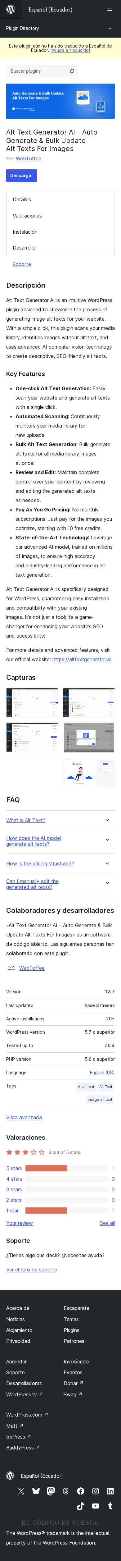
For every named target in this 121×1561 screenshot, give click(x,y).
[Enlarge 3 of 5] (106, 696)
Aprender (16, 1361)
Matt (15, 1426)
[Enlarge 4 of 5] (106, 731)
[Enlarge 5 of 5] (106, 766)
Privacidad (18, 1341)
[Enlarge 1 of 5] (50, 696)
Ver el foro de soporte (31, 1269)
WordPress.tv (24, 1394)
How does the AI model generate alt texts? (33, 841)
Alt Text (105, 1086)
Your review (19, 1223)
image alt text (100, 1099)
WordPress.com (27, 1415)
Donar (74, 1383)
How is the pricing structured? (40, 864)
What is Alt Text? (25, 820)
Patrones (74, 1341)
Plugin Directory (22, 28)
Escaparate (76, 1308)
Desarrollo (24, 248)
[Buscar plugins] (72, 71)
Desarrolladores (24, 1383)
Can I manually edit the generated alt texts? (32, 884)
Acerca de (17, 1308)
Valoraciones (27, 216)
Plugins (71, 1330)
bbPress (18, 1437)
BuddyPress (23, 1447)
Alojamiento (19, 1330)
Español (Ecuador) (42, 1476)
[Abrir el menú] (111, 9)
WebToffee (28, 158)
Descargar (21, 175)
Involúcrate (76, 1361)
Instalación (25, 232)
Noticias (15, 1319)
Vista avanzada (24, 1117)
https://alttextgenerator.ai (81, 659)
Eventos (73, 1372)
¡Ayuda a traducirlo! (70, 50)
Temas (71, 1319)
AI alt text (86, 1086)
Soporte (21, 264)
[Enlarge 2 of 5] (50, 731)
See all (107, 1223)
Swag (73, 1394)
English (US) (102, 1072)
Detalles (22, 199)
